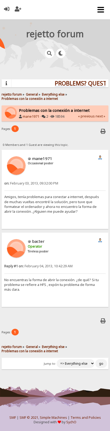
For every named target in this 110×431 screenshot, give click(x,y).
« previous (86, 116)
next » (100, 116)
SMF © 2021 (28, 417)
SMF (12, 417)
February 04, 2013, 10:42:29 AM (38, 266)
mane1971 (31, 116)
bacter (38, 241)
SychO (71, 422)
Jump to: (50, 364)
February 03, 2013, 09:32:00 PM (31, 183)
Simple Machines (53, 417)
